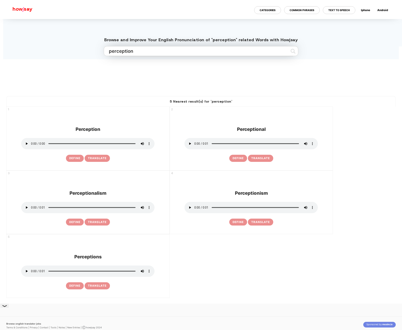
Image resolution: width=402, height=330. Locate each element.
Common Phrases (302, 10)
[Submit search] (293, 51)
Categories (268, 10)
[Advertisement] (201, 76)
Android (382, 10)
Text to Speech (339, 10)
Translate (97, 158)
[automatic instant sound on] (384, 24)
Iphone (365, 10)
